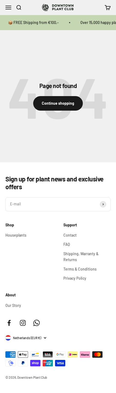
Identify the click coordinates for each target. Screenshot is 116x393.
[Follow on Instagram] (22, 323)
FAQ (66, 244)
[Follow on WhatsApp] (36, 323)
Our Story (13, 305)
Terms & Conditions (80, 269)
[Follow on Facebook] (9, 323)
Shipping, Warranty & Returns (80, 256)
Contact (70, 235)
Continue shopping (58, 103)
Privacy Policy (74, 278)
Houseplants (15, 235)
